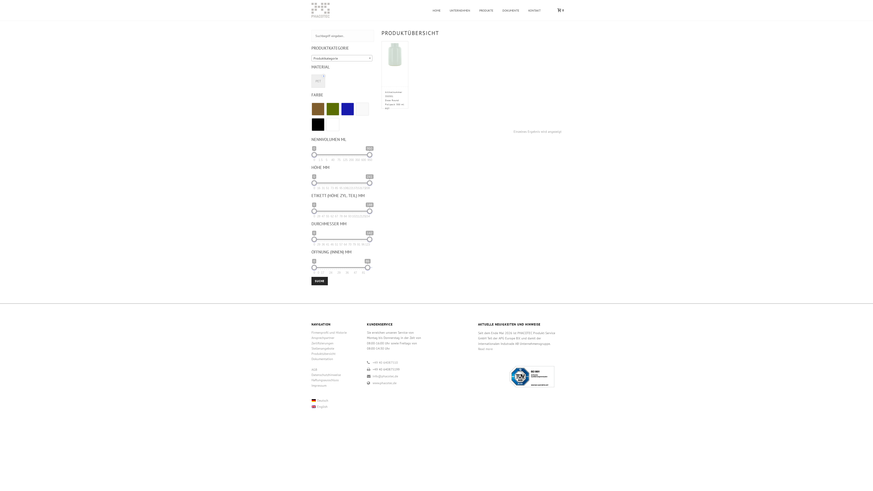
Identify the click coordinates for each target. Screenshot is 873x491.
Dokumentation (322, 359)
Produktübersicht (323, 354)
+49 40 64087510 (385, 363)
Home (437, 11)
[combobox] (341, 58)
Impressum (318, 385)
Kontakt (534, 11)
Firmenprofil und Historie (329, 333)
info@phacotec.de (385, 376)
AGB (314, 370)
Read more (485, 349)
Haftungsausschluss (325, 380)
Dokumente (510, 11)
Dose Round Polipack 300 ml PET (394, 100)
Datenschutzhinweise (326, 375)
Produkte (486, 11)
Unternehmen (460, 11)
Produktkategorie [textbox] (326, 58)
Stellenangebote (322, 348)
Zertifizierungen (322, 343)
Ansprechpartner (322, 338)
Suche (319, 281)
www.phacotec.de (384, 383)
